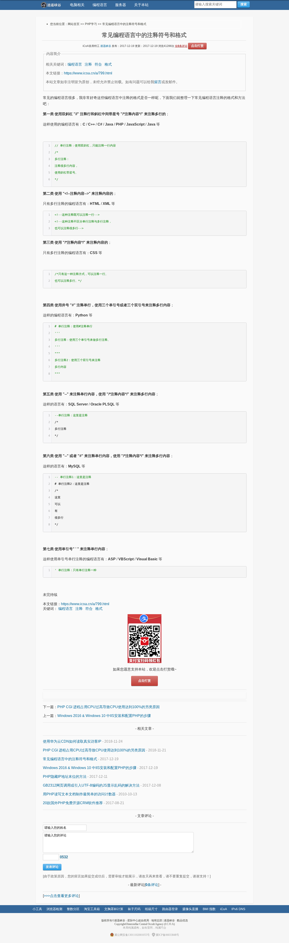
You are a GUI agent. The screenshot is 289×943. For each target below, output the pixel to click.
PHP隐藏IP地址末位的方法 (64, 776)
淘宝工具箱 (92, 909)
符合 (98, 64)
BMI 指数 (209, 909)
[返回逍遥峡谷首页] (51, 4)
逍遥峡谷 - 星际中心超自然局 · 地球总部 (138, 920)
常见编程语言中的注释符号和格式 (70, 759)
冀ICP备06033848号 (167, 934)
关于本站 (141, 5)
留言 (157, 82)
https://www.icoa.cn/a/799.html (88, 73)
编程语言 (100, 5)
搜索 (243, 4)
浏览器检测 (54, 909)
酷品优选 (182, 920)
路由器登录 (170, 909)
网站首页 (73, 24)
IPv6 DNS (238, 909)
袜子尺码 (134, 909)
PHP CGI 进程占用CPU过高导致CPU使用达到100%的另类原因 (108, 707)
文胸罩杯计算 (113, 909)
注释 (88, 64)
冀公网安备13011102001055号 (132, 934)
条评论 (151, 885)
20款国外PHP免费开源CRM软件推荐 (73, 803)
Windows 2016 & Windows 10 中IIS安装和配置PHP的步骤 (104, 716)
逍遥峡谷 (105, 46)
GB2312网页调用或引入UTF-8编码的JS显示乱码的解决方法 (91, 785)
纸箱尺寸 (151, 909)
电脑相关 (77, 5)
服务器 (120, 5)
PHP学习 (91, 24)
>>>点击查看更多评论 (61, 896)
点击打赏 (197, 46)
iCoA (223, 909)
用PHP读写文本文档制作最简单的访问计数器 (79, 794)
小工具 (37, 909)
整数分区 (73, 909)
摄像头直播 (190, 909)
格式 (108, 64)
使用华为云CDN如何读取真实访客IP (72, 741)
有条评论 (181, 46)
